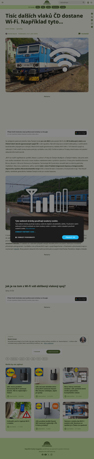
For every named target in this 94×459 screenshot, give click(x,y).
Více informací (30, 228)
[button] (47, 232)
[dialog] (47, 229)
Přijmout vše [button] (70, 237)
